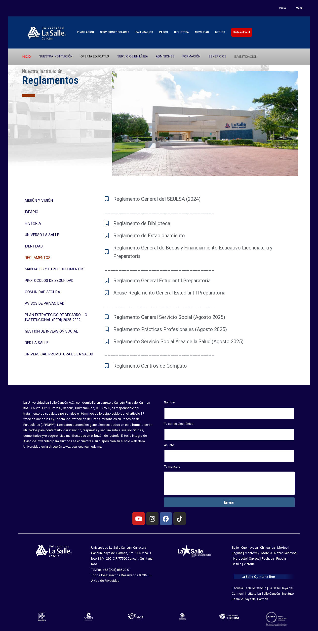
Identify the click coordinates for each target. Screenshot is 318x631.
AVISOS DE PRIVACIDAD (44, 303)
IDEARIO (31, 212)
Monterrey (252, 553)
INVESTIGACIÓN (245, 56)
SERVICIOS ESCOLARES (114, 32)
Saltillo (236, 564)
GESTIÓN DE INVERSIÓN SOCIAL (51, 331)
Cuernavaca (249, 547)
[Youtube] (138, 518)
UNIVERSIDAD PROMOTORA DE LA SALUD (59, 354)
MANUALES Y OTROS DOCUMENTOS (54, 269)
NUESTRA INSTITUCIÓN (56, 56)
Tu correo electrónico (178, 424)
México (282, 547)
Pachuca (268, 558)
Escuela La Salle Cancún (249, 588)
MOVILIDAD (202, 32)
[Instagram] (152, 518)
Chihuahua (267, 547)
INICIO (26, 56)
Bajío (235, 547)
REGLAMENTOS (37, 257)
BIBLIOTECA (181, 32)
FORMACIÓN (191, 56)
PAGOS (163, 32)
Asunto (169, 445)
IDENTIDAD (34, 246)
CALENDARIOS (144, 32)
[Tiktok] (179, 518)
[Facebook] (166, 518)
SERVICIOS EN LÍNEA (132, 56)
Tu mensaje (172, 466)
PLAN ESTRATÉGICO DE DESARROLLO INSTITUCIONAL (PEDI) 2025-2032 (56, 317)
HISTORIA (33, 223)
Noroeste (240, 558)
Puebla (281, 558)
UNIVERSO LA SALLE (42, 235)
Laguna (237, 553)
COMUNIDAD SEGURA (42, 292)
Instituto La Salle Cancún (262, 593)
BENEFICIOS (217, 56)
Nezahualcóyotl (285, 553)
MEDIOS (220, 32)
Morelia (266, 553)
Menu (299, 8)
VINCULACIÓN (85, 32)
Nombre (169, 402)
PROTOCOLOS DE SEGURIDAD (49, 280)
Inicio (282, 8)
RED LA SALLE (36, 342)
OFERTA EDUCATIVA (94, 56)
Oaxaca (254, 558)
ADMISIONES (165, 56)
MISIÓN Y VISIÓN (39, 200)
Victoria (249, 564)
